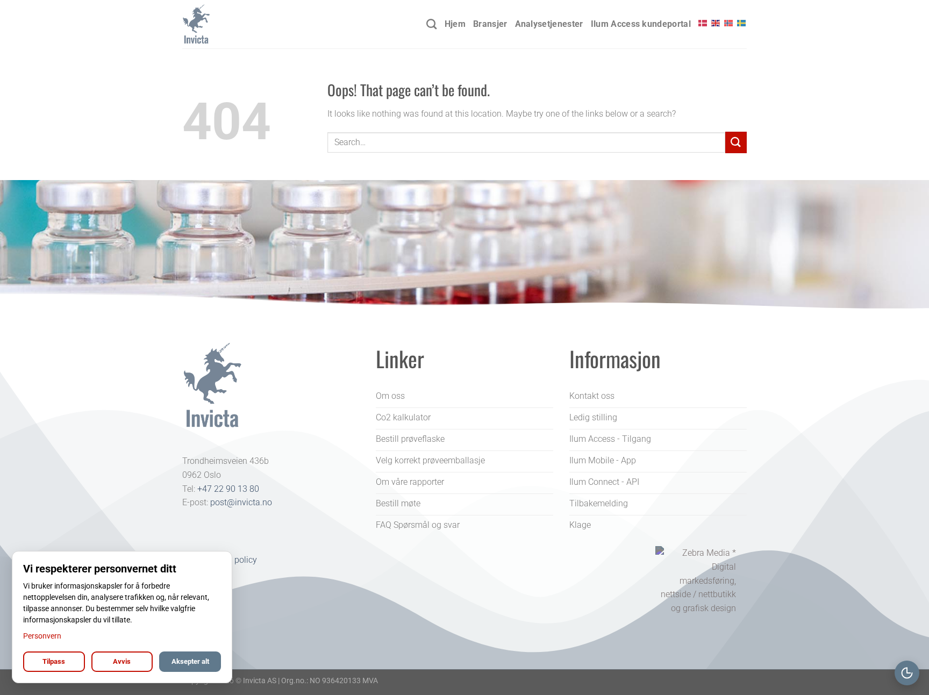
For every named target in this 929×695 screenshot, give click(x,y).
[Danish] (703, 23)
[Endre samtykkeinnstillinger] (907, 673)
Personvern (42, 636)
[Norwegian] (729, 23)
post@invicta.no (241, 502)
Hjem (455, 24)
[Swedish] (742, 23)
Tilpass (53, 661)
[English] (716, 23)
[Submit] (736, 142)
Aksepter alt (190, 661)
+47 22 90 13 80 (228, 489)
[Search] (431, 23)
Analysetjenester (549, 24)
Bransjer (490, 24)
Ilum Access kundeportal (641, 24)
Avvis (122, 661)
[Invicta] (236, 24)
